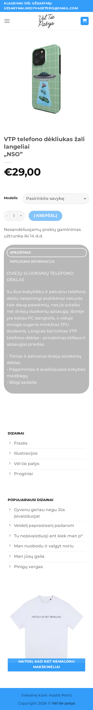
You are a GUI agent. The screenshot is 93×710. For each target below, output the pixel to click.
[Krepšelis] (85, 21)
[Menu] (7, 21)
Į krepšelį (45, 215)
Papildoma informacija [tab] (32, 261)
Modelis (11, 198)
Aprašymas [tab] (20, 252)
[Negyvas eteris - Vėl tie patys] (46, 21)
